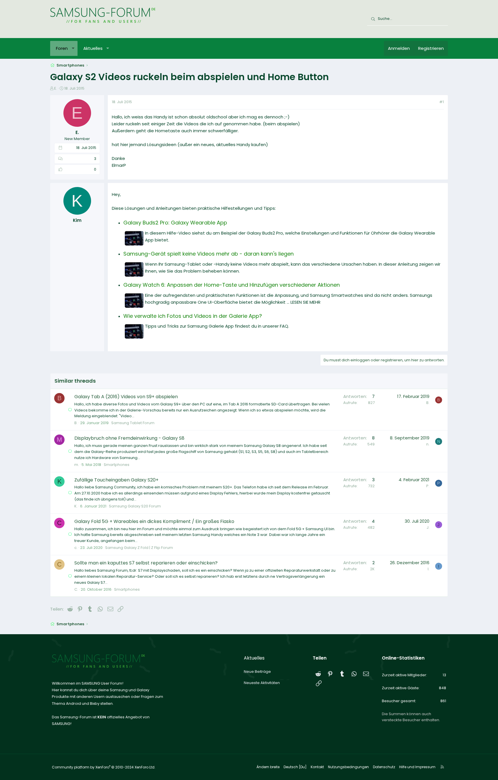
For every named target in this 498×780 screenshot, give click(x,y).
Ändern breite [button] (268, 766)
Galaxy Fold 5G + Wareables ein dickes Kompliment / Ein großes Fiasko (154, 521)
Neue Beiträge (257, 671)
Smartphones (116, 464)
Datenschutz (384, 766)
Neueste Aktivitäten (262, 682)
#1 (441, 102)
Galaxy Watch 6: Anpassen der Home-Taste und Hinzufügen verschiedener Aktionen (231, 284)
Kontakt (317, 766)
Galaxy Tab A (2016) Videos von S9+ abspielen (126, 396)
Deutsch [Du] (295, 766)
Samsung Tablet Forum (132, 423)
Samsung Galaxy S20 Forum (135, 506)
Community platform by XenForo (103, 767)
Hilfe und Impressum (417, 766)
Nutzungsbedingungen (348, 766)
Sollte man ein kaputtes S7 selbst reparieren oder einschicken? (146, 563)
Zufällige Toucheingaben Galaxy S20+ (116, 480)
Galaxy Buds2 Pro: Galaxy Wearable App (175, 222)
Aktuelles (93, 48)
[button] (73, 48)
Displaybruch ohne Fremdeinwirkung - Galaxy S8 (129, 438)
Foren (62, 48)
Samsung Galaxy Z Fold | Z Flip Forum (139, 547)
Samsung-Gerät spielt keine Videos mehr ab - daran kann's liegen (208, 253)
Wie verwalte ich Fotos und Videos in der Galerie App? (192, 316)
